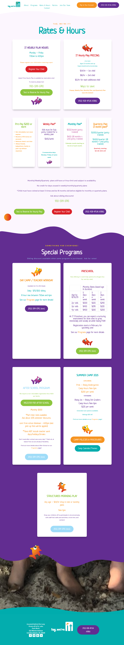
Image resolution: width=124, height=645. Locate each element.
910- (36, 86)
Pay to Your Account (87, 5)
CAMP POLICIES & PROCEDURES (87, 439)
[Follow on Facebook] (30, 635)
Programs (34, 5)
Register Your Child (36, 69)
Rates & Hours (45, 5)
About (26, 5)
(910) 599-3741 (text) (36, 308)
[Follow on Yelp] (41, 635)
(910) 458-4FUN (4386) (108, 5)
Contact (47, 8)
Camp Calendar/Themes (87, 448)
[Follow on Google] (37, 635)
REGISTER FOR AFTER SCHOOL (36, 402)
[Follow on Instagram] (34, 635)
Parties (55, 5)
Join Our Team (65, 5)
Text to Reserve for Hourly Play (36, 92)
